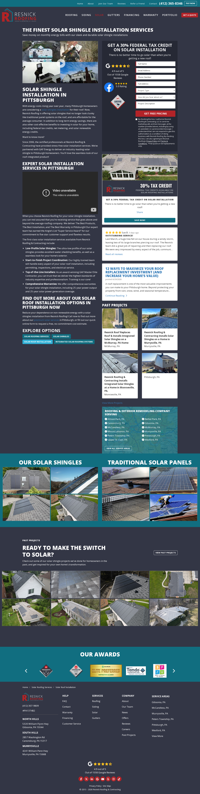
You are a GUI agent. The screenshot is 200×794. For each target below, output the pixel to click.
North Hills (30, 719)
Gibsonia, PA (158, 702)
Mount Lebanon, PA (118, 431)
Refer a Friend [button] (137, 3)
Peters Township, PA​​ (118, 435)
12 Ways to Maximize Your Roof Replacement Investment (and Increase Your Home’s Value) (134, 272)
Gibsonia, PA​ (151, 423)
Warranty (67, 712)
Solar (95, 712)
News (125, 712)
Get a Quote (189, 15)
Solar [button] (99, 15)
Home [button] (80, 3)
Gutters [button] (114, 15)
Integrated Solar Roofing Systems (74, 341)
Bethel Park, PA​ (153, 419)
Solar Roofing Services (36, 336)
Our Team (127, 706)
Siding (95, 706)
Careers (126, 729)
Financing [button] (131, 15)
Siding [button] (86, 15)
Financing (67, 718)
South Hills (30, 732)
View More (157, 736)
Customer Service (71, 723)
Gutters (96, 718)
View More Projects (112, 402)
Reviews (126, 723)
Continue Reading (114, 295)
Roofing (96, 701)
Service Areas (161, 696)
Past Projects (129, 734)
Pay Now (190, 3)
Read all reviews (114, 254)
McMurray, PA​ (152, 427)
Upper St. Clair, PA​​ (117, 439)
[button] (26, 671)
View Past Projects (166, 552)
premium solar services (46, 319)
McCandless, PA (160, 707)
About (125, 701)
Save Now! (139, 220)
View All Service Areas (118, 448)
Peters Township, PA (163, 719)
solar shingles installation (55, 109)
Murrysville (30, 746)
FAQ (64, 701)
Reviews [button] (122, 3)
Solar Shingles (61, 336)
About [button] (91, 3)
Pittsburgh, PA (152, 435)
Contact (66, 706)
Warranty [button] (150, 15)
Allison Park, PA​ (116, 419)
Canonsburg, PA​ (116, 423)
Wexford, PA (151, 439)
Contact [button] (153, 3)
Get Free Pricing (155, 113)
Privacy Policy (151, 141)
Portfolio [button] (169, 15)
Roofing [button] (71, 15)
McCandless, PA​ (116, 427)
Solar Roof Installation (37, 341)
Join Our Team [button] (105, 3)
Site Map (107, 786)
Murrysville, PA (153, 431)
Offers (125, 718)
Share (140, 212)
